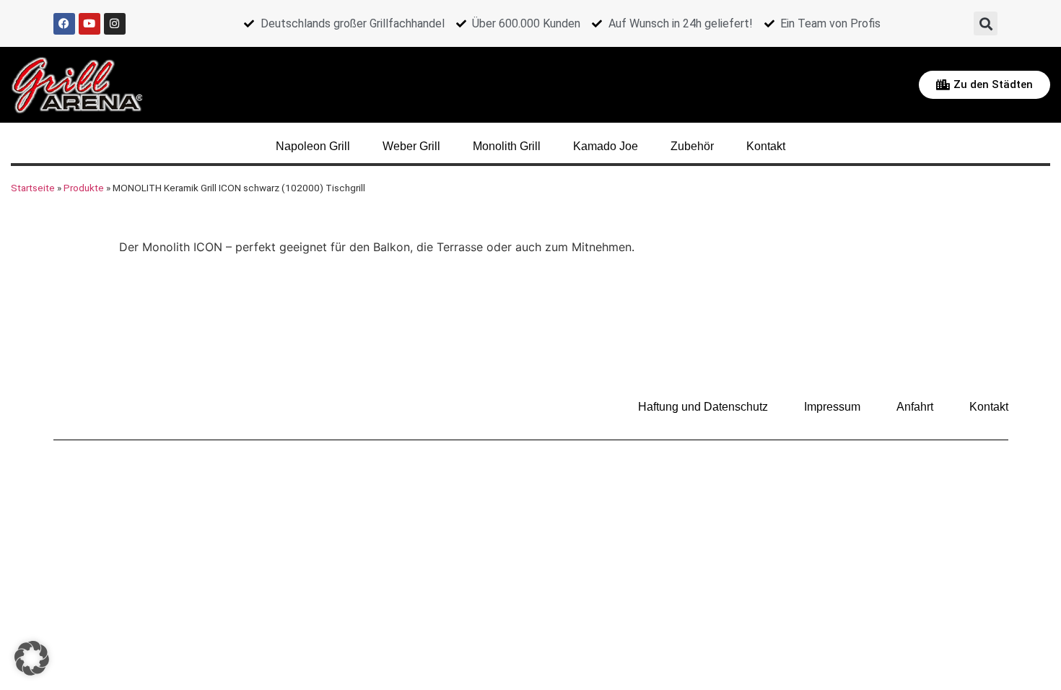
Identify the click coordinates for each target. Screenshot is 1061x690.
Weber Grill (411, 146)
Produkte (84, 187)
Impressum (832, 407)
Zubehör (692, 146)
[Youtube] (89, 24)
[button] (985, 23)
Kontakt (765, 146)
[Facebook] (64, 24)
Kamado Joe (605, 146)
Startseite (33, 187)
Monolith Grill (507, 146)
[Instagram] (115, 24)
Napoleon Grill (313, 146)
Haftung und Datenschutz (703, 407)
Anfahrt (914, 407)
